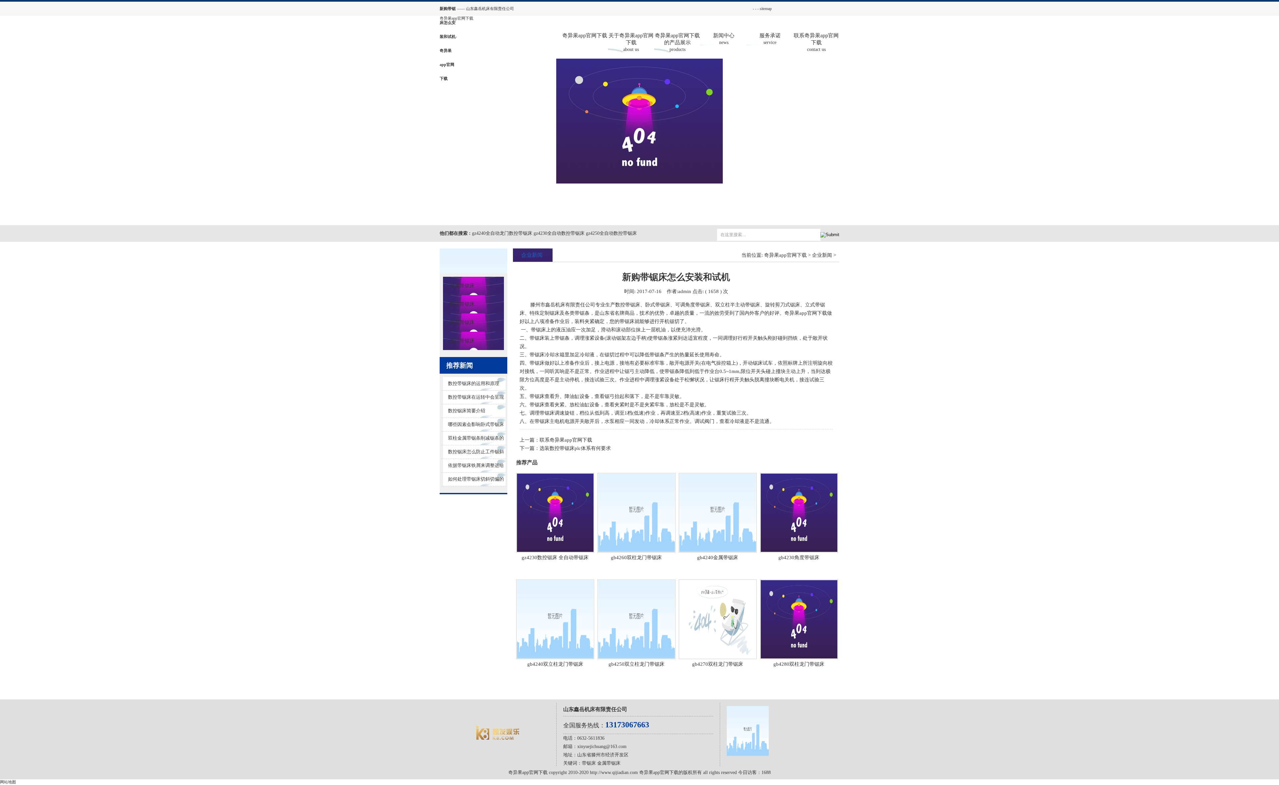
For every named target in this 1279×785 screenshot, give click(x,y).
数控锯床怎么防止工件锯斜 (476, 451)
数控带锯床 (462, 304)
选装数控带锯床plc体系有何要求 (575, 448)
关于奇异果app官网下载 (631, 42)
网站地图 (8, 782)
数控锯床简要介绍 (466, 410)
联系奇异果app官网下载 (816, 42)
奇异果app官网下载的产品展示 (677, 42)
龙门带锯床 (462, 340)
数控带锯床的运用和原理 (473, 383)
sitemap (766, 8)
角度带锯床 (462, 322)
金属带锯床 (462, 285)
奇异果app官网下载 (456, 18)
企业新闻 (822, 255)
